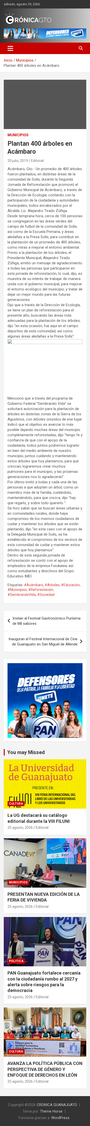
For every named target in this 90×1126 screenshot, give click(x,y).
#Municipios (17, 590)
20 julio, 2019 (18, 161)
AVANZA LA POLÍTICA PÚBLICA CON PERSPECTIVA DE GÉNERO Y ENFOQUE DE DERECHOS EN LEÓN (45, 1069)
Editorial (37, 161)
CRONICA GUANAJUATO (57, 1105)
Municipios (18, 135)
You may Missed (26, 752)
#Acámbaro (33, 585)
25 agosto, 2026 (20, 828)
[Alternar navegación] (10, 48)
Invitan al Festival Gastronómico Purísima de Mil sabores (46, 621)
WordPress (60, 1118)
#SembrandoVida (22, 595)
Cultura (16, 803)
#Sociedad (45, 595)
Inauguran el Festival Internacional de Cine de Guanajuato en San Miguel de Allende (43, 641)
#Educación (70, 585)
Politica (16, 961)
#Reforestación (40, 590)
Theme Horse (51, 1111)
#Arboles (52, 585)
